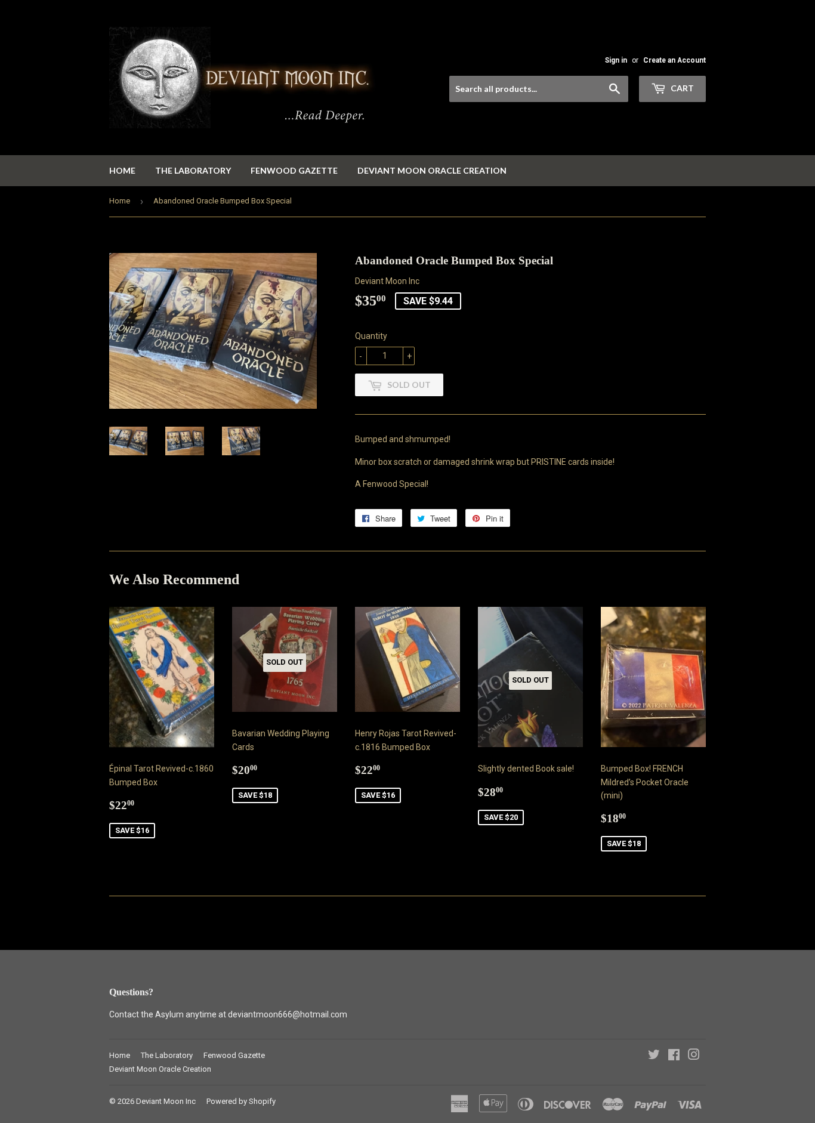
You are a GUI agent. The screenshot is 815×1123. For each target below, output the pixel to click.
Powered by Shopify (241, 1101)
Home (122, 170)
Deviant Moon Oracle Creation (432, 170)
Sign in (616, 60)
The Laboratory (193, 170)
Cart (681, 88)
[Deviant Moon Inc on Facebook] (674, 1056)
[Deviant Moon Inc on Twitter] (654, 1056)
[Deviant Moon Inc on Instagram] (694, 1056)
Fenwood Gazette (294, 170)
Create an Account (674, 60)
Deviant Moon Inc (166, 1101)
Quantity (371, 336)
